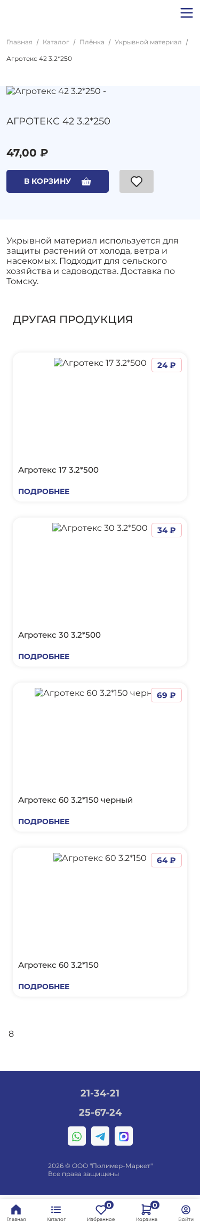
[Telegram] (100, 1136)
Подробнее (43, 491)
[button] (186, 12)
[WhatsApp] (77, 1136)
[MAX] (124, 1136)
